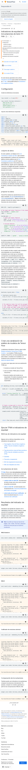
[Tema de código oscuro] (23, 96)
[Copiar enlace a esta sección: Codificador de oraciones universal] (21, 629)
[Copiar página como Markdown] (11, 36)
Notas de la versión (5, 746)
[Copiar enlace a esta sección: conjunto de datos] (15, 151)
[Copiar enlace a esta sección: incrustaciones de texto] (18, 469)
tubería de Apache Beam (7, 360)
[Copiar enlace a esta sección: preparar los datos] (15, 192)
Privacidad (10, 759)
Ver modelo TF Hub (9, 73)
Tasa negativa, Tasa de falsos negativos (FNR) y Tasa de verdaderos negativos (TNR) (14, 445)
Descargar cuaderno (9, 69)
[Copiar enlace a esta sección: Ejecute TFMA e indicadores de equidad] (9, 430)
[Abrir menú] (2, 2)
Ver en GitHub (7, 65)
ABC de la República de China (11, 464)
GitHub (2, 733)
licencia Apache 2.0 (7, 715)
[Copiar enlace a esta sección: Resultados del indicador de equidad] (9, 505)
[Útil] (12, 28)
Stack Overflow (4, 749)
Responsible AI (6, 6)
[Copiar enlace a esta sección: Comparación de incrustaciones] (24, 678)
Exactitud (6, 456)
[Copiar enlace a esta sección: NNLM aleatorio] (11, 533)
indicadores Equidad (6, 79)
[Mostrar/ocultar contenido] (10, 41)
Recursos (10, 23)
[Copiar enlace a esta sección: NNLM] (6, 581)
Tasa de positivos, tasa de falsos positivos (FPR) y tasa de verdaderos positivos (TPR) (15, 452)
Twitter (3, 735)
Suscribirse (24, 762)
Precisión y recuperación (10, 459)
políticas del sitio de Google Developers (15, 716)
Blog (2, 728)
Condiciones (4, 759)
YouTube (3, 738)
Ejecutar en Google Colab (10, 61)
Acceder (24, 1)
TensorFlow (3, 23)
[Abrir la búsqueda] (20, 2)
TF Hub (5, 81)
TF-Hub (3, 472)
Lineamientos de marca (6, 751)
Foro (2, 730)
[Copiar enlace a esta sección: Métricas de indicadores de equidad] (2, 436)
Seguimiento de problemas (7, 744)
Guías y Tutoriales (7, 25)
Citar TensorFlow (5, 754)
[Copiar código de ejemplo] (25, 96)
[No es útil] (14, 28)
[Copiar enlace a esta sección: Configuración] (14, 89)
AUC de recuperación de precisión (13, 462)
